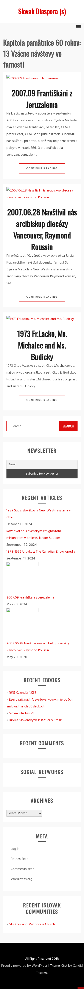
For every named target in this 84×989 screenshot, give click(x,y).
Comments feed (22, 869)
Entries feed (19, 859)
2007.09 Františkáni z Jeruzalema (42, 98)
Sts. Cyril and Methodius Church (32, 924)
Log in (15, 849)
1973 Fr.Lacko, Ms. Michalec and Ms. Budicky (42, 345)
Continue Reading (42, 168)
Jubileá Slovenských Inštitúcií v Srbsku (36, 720)
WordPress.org (21, 879)
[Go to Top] (81, 988)
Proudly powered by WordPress (24, 966)
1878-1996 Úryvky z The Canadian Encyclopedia (40, 552)
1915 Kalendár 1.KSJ (22, 693)
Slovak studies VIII (22, 713)
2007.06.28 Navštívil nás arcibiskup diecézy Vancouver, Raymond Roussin (42, 229)
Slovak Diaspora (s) (42, 11)
